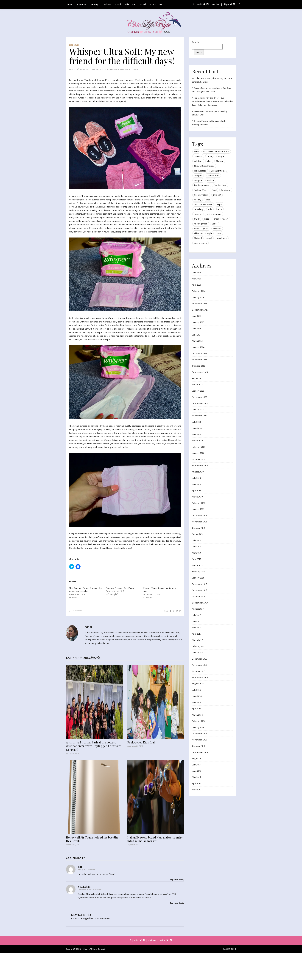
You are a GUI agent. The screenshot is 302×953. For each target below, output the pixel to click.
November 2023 (199, 359)
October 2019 (198, 459)
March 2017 (197, 640)
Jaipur (219, 204)
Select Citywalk (201, 228)
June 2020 (196, 428)
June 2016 (196, 696)
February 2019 (198, 503)
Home (69, 4)
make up (198, 214)
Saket (214, 223)
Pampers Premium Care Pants (120, 588)
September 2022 (200, 403)
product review (221, 218)
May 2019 (196, 484)
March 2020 (197, 440)
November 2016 (199, 665)
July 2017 (196, 615)
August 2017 (198, 608)
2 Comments (77, 610)
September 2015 (200, 752)
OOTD (197, 218)
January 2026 (198, 297)
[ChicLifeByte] (151, 22)
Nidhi (199, 4)
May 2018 (196, 552)
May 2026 (196, 278)
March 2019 (197, 496)
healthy (197, 199)
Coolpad (198, 175)
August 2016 (198, 683)
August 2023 (198, 378)
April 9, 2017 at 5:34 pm (86, 869)
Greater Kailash (201, 194)
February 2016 (198, 721)
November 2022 (199, 397)
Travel (142, 4)
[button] (125, 148)
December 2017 (199, 584)
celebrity (198, 161)
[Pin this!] (177, 611)
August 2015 (198, 758)
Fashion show (220, 185)
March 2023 (197, 384)
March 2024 (197, 340)
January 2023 (198, 390)
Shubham (215, 4)
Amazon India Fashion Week (216, 151)
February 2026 (198, 291)
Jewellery (198, 209)
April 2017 (196, 633)
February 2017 (198, 646)
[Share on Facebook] (170, 611)
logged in (87, 918)
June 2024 (196, 334)
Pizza (206, 218)
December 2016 (199, 658)
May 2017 (196, 627)
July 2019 (196, 478)
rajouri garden (200, 223)
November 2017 (199, 590)
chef (209, 161)
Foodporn (225, 189)
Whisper (110, 69)
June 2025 (196, 316)
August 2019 (198, 471)
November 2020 (199, 415)
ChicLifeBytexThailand (204, 165)
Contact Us (156, 4)
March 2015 (197, 789)
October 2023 (198, 365)
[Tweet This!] (173, 611)
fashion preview (201, 185)
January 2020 (198, 453)
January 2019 (198, 509)
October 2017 (198, 596)
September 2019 (200, 465)
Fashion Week (200, 189)
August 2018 (198, 534)
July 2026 (196, 272)
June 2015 (196, 771)
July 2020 (196, 422)
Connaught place (219, 170)
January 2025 (198, 322)
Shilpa (226, 4)
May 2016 (196, 702)
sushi (218, 233)
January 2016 (198, 727)
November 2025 (199, 303)
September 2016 (200, 677)
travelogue (221, 238)
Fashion (107, 4)
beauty (210, 156)
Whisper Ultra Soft (131, 69)
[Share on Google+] (180, 611)
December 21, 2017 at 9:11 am (89, 889)
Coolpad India (213, 175)
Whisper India (118, 69)
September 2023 (200, 372)
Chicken (219, 161)
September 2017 (200, 602)
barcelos (198, 156)
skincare (217, 228)
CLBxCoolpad (200, 170)
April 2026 (196, 284)
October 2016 (198, 671)
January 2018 (198, 577)
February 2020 (198, 446)
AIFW (196, 151)
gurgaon (217, 194)
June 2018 (196, 546)
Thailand (198, 238)
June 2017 (196, 621)
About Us (81, 4)
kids (210, 209)
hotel (208, 199)
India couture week (203, 204)
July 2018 (196, 540)
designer (198, 180)
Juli (80, 866)
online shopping (214, 214)
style (209, 233)
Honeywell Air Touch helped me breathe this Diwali (92, 839)
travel (209, 238)
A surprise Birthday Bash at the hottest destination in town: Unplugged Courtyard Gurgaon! (93, 746)
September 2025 (200, 309)
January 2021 (198, 409)
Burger (221, 156)
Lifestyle (130, 4)
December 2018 (199, 515)
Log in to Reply (177, 879)
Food (118, 4)
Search (195, 42)
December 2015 (199, 733)
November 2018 (199, 521)
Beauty (94, 4)
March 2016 (197, 714)
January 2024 (198, 347)
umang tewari (200, 243)
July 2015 (196, 764)
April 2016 (196, 708)
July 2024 (196, 328)
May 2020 (196, 434)
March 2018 (197, 565)
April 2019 (196, 490)
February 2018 (198, 571)
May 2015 (196, 777)
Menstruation (101, 69)
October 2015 (198, 746)
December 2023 (199, 353)
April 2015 (196, 783)
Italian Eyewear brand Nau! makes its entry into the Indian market (155, 839)
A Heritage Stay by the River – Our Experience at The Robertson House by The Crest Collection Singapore (212, 101)
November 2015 (199, 739)
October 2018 (198, 528)
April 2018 (196, 559)
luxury (219, 209)
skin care (198, 233)
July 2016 (196, 689)
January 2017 (198, 652)
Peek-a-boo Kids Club (141, 742)
